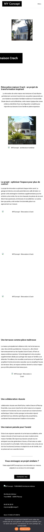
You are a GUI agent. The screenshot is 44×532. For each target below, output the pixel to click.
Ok (16, 529)
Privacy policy (24, 529)
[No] (41, 524)
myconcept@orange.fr (11, 507)
